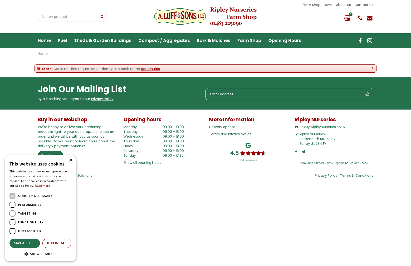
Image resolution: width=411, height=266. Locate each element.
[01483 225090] (360, 17)
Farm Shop (306, 163)
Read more (42, 186)
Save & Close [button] (24, 243)
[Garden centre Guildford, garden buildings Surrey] (205, 16)
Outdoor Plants (323, 163)
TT (369, 40)
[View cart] (347, 17)
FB (360, 40)
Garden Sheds (359, 163)
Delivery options (222, 127)
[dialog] (40, 208)
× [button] (71, 160)
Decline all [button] (56, 243)
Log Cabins (341, 163)
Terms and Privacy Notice (230, 134)
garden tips (150, 68)
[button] (40, 253)
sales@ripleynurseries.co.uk (369, 17)
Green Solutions (79, 175)
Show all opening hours (142, 162)
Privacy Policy (102, 98)
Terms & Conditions (356, 175)
